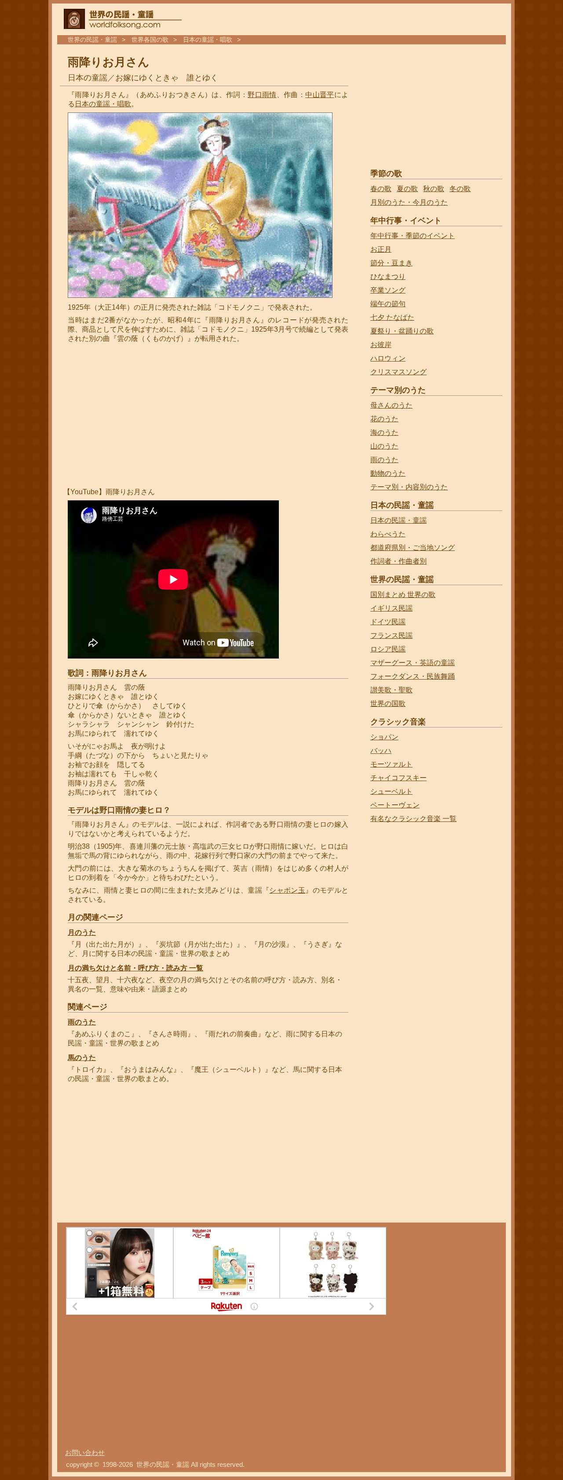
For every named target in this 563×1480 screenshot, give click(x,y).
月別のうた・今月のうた (409, 202)
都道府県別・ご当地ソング (412, 547)
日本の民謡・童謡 (398, 520)
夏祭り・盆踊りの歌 (402, 331)
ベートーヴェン (395, 805)
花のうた (384, 419)
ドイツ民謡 (388, 622)
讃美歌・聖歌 (391, 690)
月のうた (82, 932)
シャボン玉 (287, 890)
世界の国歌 (388, 703)
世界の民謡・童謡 (92, 39)
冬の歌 (460, 188)
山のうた (384, 446)
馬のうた (82, 1057)
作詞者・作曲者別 (398, 561)
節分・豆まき (391, 263)
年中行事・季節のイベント (412, 235)
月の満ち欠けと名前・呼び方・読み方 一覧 (135, 968)
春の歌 (380, 188)
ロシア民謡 (388, 649)
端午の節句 (388, 304)
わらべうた (388, 534)
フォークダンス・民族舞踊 (412, 676)
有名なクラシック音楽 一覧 (413, 818)
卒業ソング (388, 290)
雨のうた (82, 1022)
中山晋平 (319, 94)
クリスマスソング (398, 372)
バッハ (380, 750)
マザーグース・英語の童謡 (412, 662)
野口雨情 (262, 94)
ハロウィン (388, 358)
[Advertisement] (142, 415)
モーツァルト (391, 764)
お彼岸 (380, 344)
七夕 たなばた (392, 317)
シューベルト (391, 791)
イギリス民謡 (391, 608)
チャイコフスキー (398, 778)
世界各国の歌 (150, 39)
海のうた (384, 432)
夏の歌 (407, 188)
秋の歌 (433, 188)
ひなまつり (388, 276)
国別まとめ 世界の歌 (402, 594)
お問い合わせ (85, 1452)
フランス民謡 (391, 635)
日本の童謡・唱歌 (207, 39)
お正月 (380, 249)
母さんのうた (391, 405)
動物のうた (388, 473)
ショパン (384, 737)
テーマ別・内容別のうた (409, 487)
